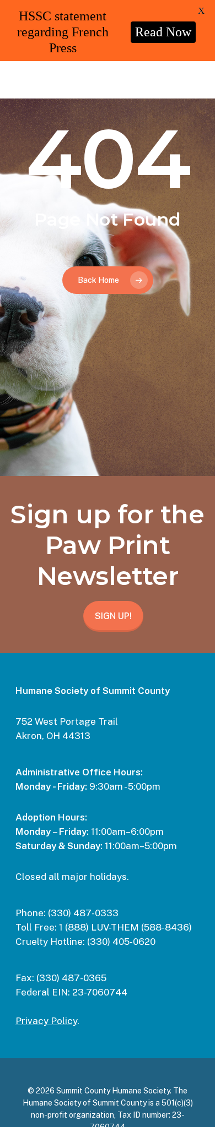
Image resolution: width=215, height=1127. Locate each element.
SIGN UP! (113, 616)
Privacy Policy (46, 1020)
